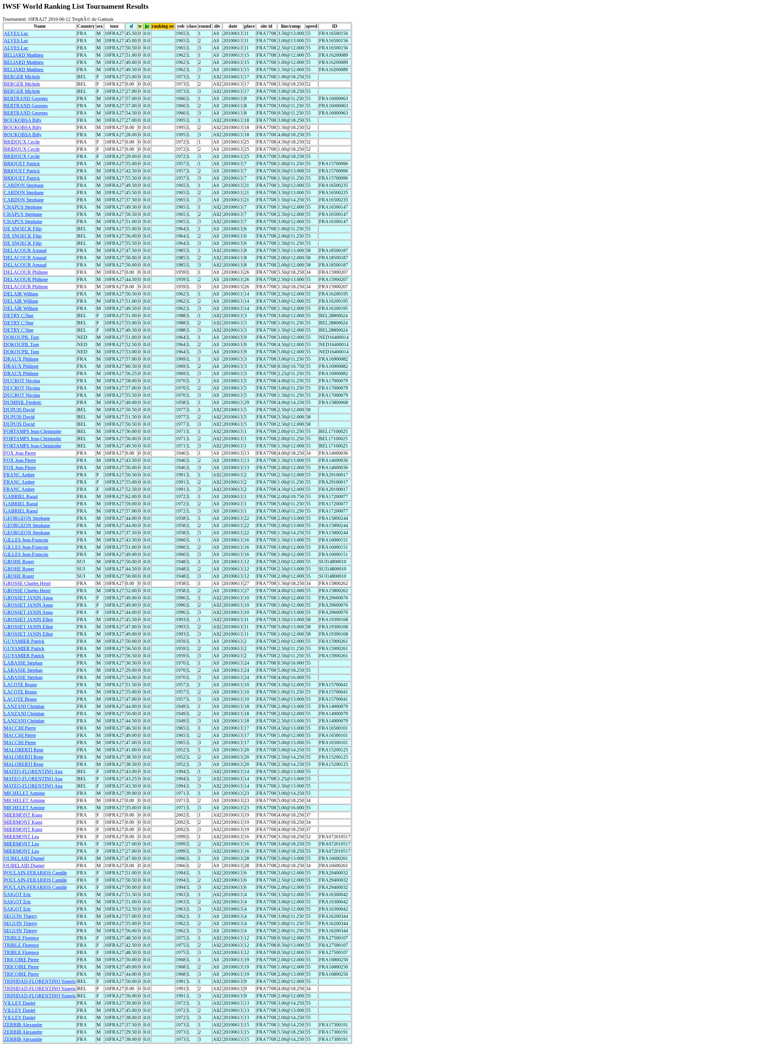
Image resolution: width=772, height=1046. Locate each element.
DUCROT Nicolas (22, 380)
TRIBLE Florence (21, 937)
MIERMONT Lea (21, 836)
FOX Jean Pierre (20, 453)
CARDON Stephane (24, 185)
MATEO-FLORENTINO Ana (33, 771)
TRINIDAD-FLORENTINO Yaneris (39, 981)
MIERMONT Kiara (23, 814)
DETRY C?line (18, 315)
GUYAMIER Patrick (24, 641)
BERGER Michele (22, 76)
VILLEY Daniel (19, 1003)
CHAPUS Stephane (23, 207)
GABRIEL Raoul (21, 496)
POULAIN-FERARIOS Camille (35, 872)
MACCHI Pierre (20, 728)
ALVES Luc (16, 33)
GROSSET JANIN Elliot (28, 619)
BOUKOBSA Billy (23, 120)
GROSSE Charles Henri (27, 583)
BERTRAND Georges (26, 98)
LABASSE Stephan (23, 662)
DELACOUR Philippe (26, 272)
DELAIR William (21, 293)
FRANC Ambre (19, 474)
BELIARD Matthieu (23, 55)
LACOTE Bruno (20, 684)
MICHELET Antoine (24, 793)
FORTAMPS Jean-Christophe (32, 431)
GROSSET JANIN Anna (28, 597)
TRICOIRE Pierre (21, 959)
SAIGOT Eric (17, 894)
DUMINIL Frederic (23, 402)
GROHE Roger (19, 561)
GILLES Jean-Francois (26, 539)
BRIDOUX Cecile (22, 141)
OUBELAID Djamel (24, 858)
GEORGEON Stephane (27, 518)
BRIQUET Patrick (22, 163)
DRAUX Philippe (21, 359)
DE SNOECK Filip (23, 228)
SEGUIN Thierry (20, 916)
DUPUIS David (19, 409)
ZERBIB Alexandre (23, 1024)
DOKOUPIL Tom (21, 337)
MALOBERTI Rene (23, 749)
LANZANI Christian (24, 706)
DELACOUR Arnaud (25, 250)
